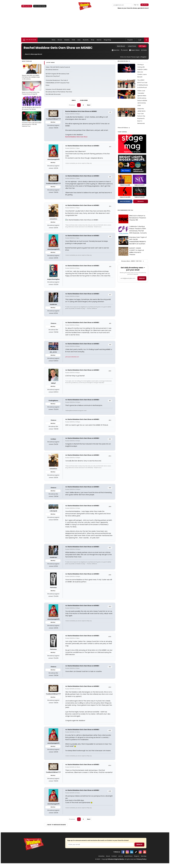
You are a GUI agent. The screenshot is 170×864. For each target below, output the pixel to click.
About (108, 856)
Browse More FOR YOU (131, 261)
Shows (60, 40)
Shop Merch (27, 6)
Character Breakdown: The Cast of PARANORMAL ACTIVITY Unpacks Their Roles (57, 82)
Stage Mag (107, 40)
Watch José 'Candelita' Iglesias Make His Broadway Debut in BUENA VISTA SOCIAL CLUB (142, 98)
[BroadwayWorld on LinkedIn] (131, 852)
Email (74, 100)
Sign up (142, 278)
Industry (66, 40)
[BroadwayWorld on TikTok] (136, 852)
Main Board (121, 46)
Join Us (120, 856)
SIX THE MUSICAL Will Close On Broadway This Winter (31, 103)
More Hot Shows (125, 201)
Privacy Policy (141, 859)
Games (99, 40)
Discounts (141, 201)
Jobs (79, 40)
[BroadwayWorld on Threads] (140, 852)
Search (125, 50)
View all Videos (123, 128)
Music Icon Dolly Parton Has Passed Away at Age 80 (30, 88)
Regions (136, 856)
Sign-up (136, 4)
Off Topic (142, 46)
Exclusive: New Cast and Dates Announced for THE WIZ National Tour (31, 120)
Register (130, 40)
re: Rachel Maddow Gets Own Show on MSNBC (82, 146)
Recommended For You (125, 210)
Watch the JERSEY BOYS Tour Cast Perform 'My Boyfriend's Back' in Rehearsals (141, 116)
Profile (53, 122)
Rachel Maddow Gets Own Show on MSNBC (81, 111)
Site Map (143, 856)
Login (139, 40)
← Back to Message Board (33, 54)
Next (88, 105)
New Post (116, 50)
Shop (92, 40)
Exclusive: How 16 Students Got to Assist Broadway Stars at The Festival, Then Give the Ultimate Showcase (59, 91)
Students (86, 40)
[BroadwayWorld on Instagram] (127, 852)
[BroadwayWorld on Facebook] (123, 852)
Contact (114, 856)
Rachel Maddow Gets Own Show (76, 137)
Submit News (128, 856)
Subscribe (84, 100)
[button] (146, 40)
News (53, 40)
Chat (73, 40)
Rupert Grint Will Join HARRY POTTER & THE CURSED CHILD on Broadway (31, 72)
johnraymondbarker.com (72, 357)
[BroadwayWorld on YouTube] (144, 852)
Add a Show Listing (39, 6)
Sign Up (139, 844)
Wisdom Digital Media (116, 859)
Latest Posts (132, 46)
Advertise (101, 856)
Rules (145, 50)
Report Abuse (135, 50)
